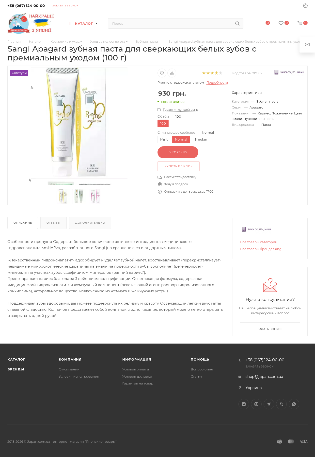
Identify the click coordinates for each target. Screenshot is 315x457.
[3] (212, 73)
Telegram (269, 404)
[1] (204, 73)
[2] (208, 73)
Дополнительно (90, 222)
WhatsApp (294, 404)
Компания (70, 359)
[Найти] (237, 23)
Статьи (196, 376)
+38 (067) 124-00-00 (26, 5)
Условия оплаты (135, 369)
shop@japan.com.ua (264, 376)
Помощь (200, 359)
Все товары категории (258, 242)
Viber (281, 404)
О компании (69, 369)
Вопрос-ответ (202, 369)
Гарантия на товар (137, 383)
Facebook (243, 404)
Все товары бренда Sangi (261, 249)
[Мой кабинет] (305, 6)
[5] (220, 73)
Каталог (16, 359)
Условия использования (79, 376)
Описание (23, 222)
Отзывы (54, 222)
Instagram (256, 404)
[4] (216, 73)
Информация (136, 359)
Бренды (15, 369)
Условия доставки (137, 376)
